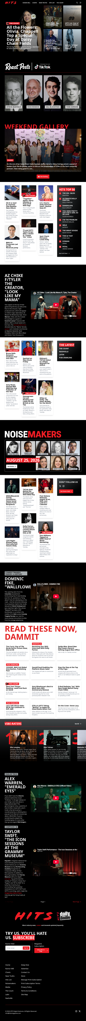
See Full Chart (63, 253)
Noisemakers (10, 983)
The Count (60, 3)
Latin (61, 354)
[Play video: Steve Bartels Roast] (14, 93)
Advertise (24, 968)
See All (77, 724)
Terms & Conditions (28, 991)
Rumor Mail (9, 944)
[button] (77, 902)
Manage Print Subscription (31, 980)
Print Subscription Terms (30, 983)
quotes (7, 329)
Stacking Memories (20, 325)
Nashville (63, 351)
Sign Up (26, 948)
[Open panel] (80, 3)
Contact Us (25, 972)
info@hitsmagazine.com (13, 1013)
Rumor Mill (26, 3)
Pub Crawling (65, 358)
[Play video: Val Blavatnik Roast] (53, 93)
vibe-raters (13, 723)
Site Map (24, 994)
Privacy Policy (26, 987)
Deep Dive (25, 965)
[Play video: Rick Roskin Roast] (33, 93)
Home (7, 965)
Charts (34, 3)
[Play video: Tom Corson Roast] (72, 93)
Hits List (52, 3)
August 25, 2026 (23, 460)
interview (8, 879)
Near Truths (43, 3)
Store (23, 976)
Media (7, 987)
